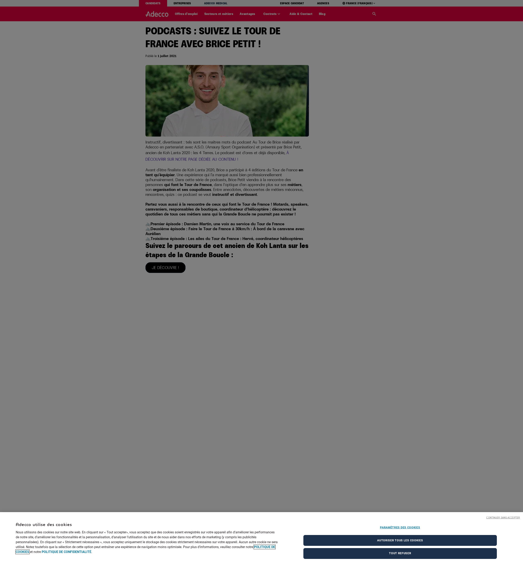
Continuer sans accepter (503, 517)
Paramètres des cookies (400, 527)
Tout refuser (400, 553)
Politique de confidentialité (66, 552)
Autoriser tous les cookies (400, 540)
